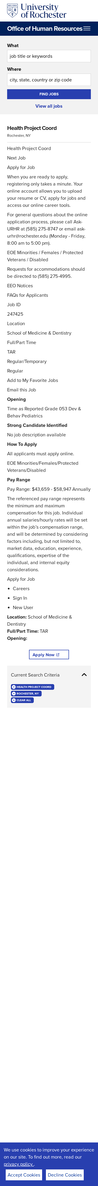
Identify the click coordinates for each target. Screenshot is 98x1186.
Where (14, 69)
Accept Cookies (24, 1174)
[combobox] (49, 52)
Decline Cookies (65, 1174)
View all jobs (49, 106)
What (13, 45)
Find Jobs (49, 94)
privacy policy (19, 1164)
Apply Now (43, 655)
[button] (49, 675)
